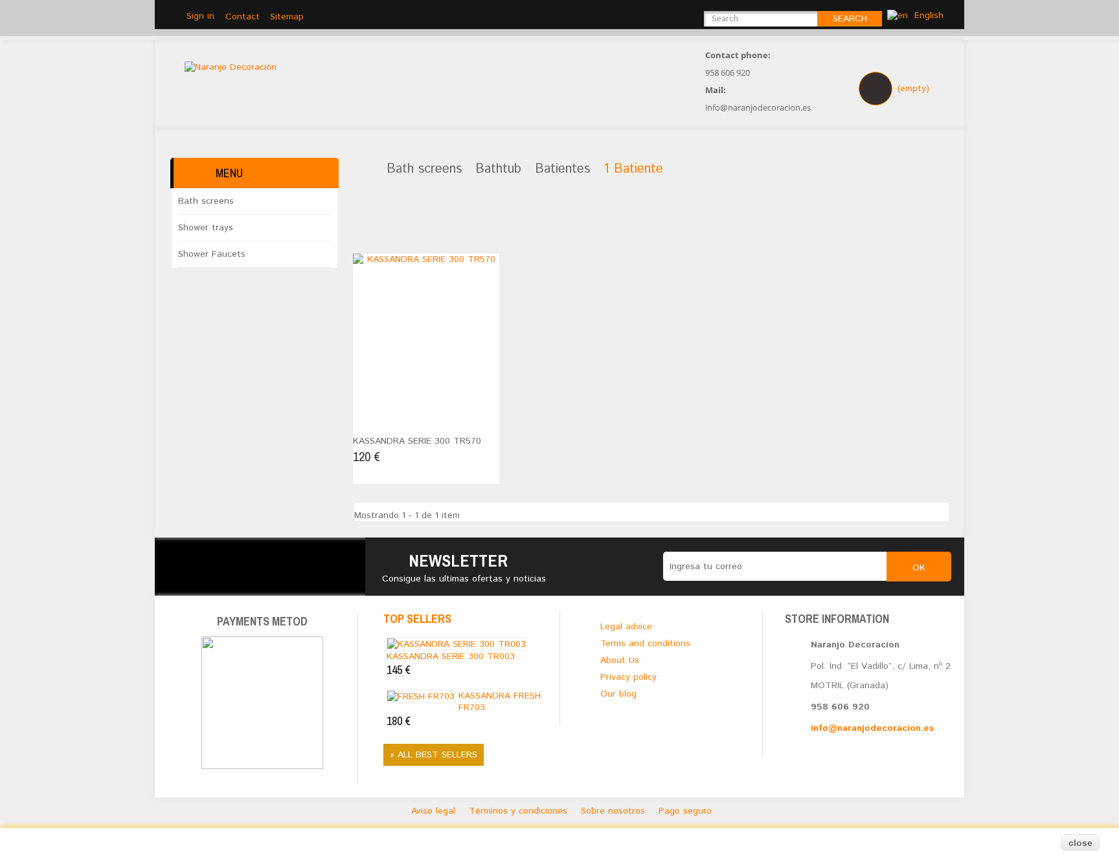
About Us (619, 660)
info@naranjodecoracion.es (872, 728)
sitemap (287, 16)
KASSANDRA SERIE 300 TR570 (417, 441)
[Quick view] (399, 418)
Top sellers (417, 619)
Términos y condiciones (520, 811)
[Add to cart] (367, 418)
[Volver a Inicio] (359, 170)
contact (242, 16)
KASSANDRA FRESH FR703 (464, 709)
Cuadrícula (367, 224)
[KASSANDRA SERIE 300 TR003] (456, 643)
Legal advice (626, 626)
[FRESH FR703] (421, 696)
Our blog (618, 694)
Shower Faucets (211, 254)
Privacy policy (628, 677)
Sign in (200, 16)
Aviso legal (434, 811)
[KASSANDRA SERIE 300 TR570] (426, 326)
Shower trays (205, 227)
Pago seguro (685, 811)
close (1080, 843)
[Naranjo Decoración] (574, 86)
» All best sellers (433, 754)
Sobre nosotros (614, 811)
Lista (387, 224)
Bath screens (206, 201)
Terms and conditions (645, 643)
